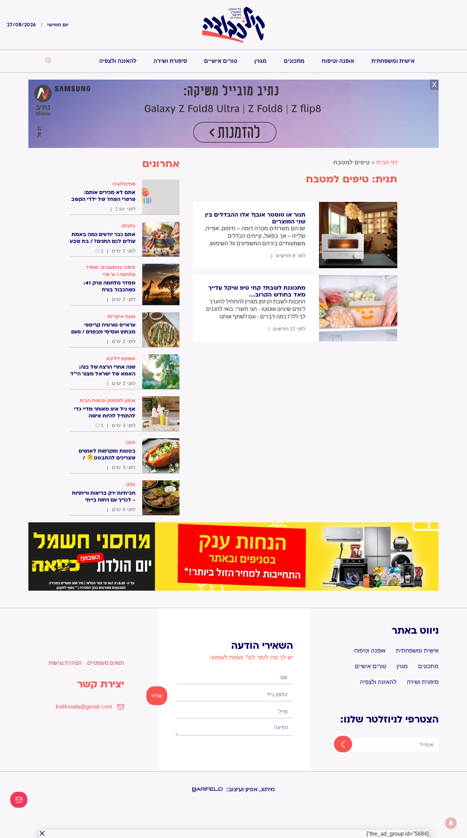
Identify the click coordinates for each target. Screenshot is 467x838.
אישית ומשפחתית (393, 61)
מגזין (260, 61)
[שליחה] (337, 744)
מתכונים (294, 61)
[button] (42, 833)
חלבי (130, 442)
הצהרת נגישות (65, 663)
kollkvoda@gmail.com (84, 706)
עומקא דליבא (120, 358)
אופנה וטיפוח (338, 61)
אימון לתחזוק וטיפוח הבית (107, 400)
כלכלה (128, 226)
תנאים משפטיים (105, 663)
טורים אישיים (220, 61)
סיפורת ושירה (170, 61)
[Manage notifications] (450, 823)
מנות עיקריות (121, 316)
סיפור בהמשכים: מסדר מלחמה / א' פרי (110, 270)
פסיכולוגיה (123, 184)
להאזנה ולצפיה (117, 61)
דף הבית (386, 162)
